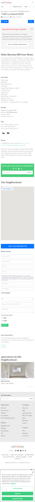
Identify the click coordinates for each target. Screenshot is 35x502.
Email (5, 21)
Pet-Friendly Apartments (8, 418)
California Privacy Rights (17, 455)
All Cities (3, 408)
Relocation (25, 420)
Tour (2, 433)
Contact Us (25, 436)
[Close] (33, 472)
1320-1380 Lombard (23, 11)
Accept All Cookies (17, 498)
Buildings (3, 428)
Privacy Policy (5, 455)
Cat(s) (4, 318)
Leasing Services (27, 413)
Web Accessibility (21, 457)
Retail (23, 418)
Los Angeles (4, 415)
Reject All (17, 493)
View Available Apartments (17, 44)
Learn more (25, 143)
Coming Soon (5, 431)
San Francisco (5, 11)
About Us (25, 408)
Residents (25, 433)
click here (13, 483)
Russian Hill (13, 11)
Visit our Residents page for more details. (14, 145)
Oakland (3, 413)
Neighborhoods (5, 426)
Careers (24, 423)
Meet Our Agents (27, 415)
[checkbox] (2, 317)
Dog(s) (5, 320)
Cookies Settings (17, 488)
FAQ (17, 128)
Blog (23, 410)
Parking (3, 436)
